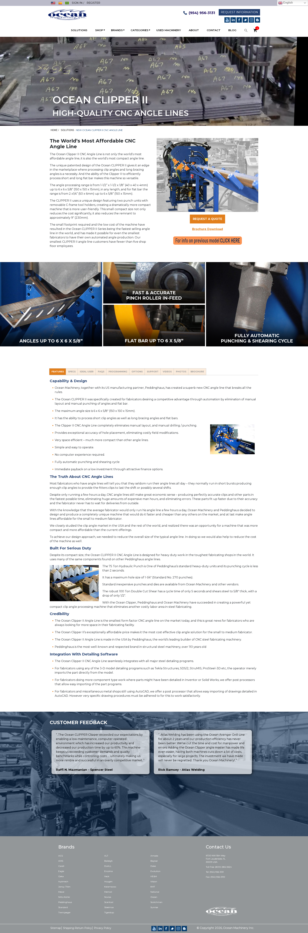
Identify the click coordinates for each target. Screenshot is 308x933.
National (154, 891)
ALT (106, 855)
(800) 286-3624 (223, 867)
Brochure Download (207, 229)
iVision (153, 881)
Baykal (154, 861)
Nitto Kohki (64, 897)
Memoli (108, 891)
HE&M (153, 876)
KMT (152, 886)
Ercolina (108, 871)
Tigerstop (109, 912)
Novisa (107, 897)
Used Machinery (168, 30)
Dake (153, 866)
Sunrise (154, 907)
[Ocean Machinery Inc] (67, 14)
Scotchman (156, 902)
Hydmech (63, 881)
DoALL (107, 866)
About (194, 30)
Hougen (108, 881)
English (288, 2)
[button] (246, 31)
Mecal (61, 891)
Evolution (155, 871)
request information (239, 12)
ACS (60, 855)
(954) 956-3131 (202, 13)
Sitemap (55, 928)
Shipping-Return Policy (77, 928)
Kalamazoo (110, 886)
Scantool (108, 902)
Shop (99, 30)
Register (93, 2)
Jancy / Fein (64, 886)
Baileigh (108, 861)
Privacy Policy (102, 928)
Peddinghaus (65, 902)
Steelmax (109, 907)
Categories (139, 30)
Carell (61, 866)
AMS (60, 861)
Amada (154, 855)
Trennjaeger (64, 912)
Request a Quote (207, 219)
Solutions (79, 30)
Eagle (61, 871)
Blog (232, 30)
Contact (213, 30)
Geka (61, 876)
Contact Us (218, 847)
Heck (106, 876)
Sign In (77, 2)
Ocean (153, 897)
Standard (63, 907)
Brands (117, 30)
